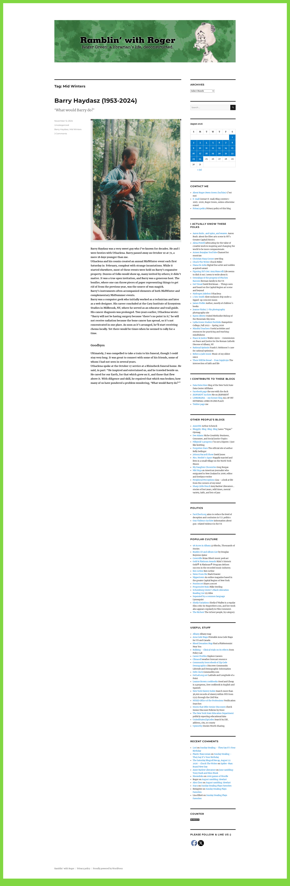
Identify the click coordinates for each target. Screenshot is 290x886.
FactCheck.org (199, 514)
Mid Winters (75, 129)
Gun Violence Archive (203, 520)
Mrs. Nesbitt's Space (202, 457)
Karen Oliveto (199, 316)
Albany (196, 634)
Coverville (197, 558)
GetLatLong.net (200, 675)
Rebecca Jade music (202, 354)
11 (206, 148)
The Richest (198, 612)
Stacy (195, 786)
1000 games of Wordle (217, 776)
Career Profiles (200, 656)
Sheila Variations (201, 602)
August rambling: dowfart (214, 779)
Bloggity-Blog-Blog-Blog (205, 429)
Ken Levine (198, 571)
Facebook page (200, 391)
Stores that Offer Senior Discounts (209, 707)
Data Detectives (200, 385)
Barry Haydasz (61, 129)
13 (219, 148)
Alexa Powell (199, 243)
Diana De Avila (199, 265)
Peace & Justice (200, 338)
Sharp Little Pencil (201, 486)
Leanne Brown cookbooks (205, 681)
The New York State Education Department (213, 713)
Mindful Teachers (201, 328)
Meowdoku (198, 776)
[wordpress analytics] (213, 820)
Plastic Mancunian (202, 754)
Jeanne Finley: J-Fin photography (209, 309)
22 (232, 153)
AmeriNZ (197, 426)
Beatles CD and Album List (205, 552)
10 (200, 148)
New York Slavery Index (204, 691)
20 (219, 153)
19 (213, 153)
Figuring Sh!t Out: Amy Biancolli (208, 271)
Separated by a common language (209, 596)
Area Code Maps (200, 637)
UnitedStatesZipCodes (203, 719)
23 (193, 159)
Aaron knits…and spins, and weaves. (210, 233)
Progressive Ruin (201, 587)
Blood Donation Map (203, 643)
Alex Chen (197, 782)
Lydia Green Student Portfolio (207, 322)
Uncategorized (61, 125)
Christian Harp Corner (203, 259)
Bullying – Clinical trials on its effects (211, 650)
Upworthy (197, 726)
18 (206, 153)
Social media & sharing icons (128, 883)
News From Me (200, 574)
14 (226, 148)
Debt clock (198, 672)
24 (200, 159)
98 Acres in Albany (202, 545)
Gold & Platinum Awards (204, 561)
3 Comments (60, 133)
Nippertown (198, 577)
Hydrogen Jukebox (202, 293)
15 (232, 148)
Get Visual (197, 284)
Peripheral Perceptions (204, 480)
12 (213, 148)
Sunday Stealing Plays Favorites (216, 786)
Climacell (197, 659)
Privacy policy (199, 208)
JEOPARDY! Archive (202, 394)
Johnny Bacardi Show (203, 454)
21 (226, 153)
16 (193, 153)
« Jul (199, 170)
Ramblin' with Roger (64, 868)
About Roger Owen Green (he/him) (209, 192)
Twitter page (199, 404)
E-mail (196, 199)
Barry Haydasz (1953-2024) (95, 100)
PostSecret (198, 583)
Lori (195, 747)
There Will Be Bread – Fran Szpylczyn (211, 360)
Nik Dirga (197, 470)
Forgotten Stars (200, 448)
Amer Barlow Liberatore (204, 770)
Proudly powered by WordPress (108, 868)
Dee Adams (198, 435)
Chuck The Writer (201, 262)
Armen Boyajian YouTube (205, 252)
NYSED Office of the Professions (208, 700)
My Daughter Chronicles (204, 467)
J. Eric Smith (199, 297)
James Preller (199, 303)
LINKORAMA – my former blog (207, 398)
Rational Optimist (201, 347)
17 (200, 153)
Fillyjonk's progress (202, 442)
